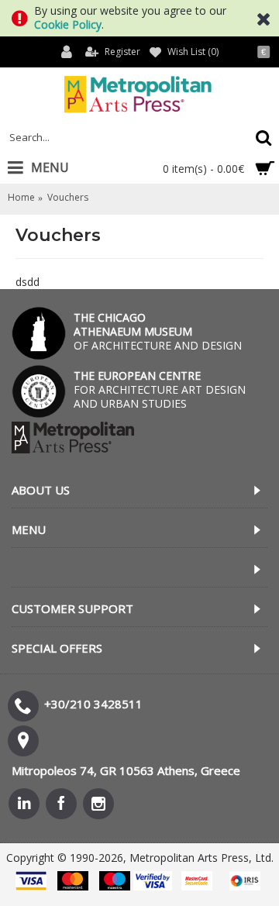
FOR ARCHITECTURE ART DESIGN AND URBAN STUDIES (160, 389)
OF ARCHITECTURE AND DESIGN (158, 331)
